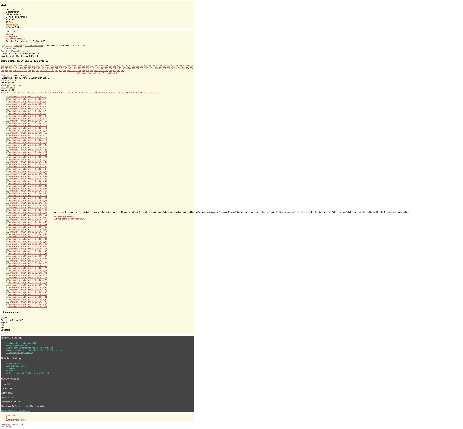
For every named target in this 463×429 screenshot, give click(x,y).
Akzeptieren (59, 216)
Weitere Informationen (64, 219)
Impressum (80, 219)
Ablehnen (69, 216)
